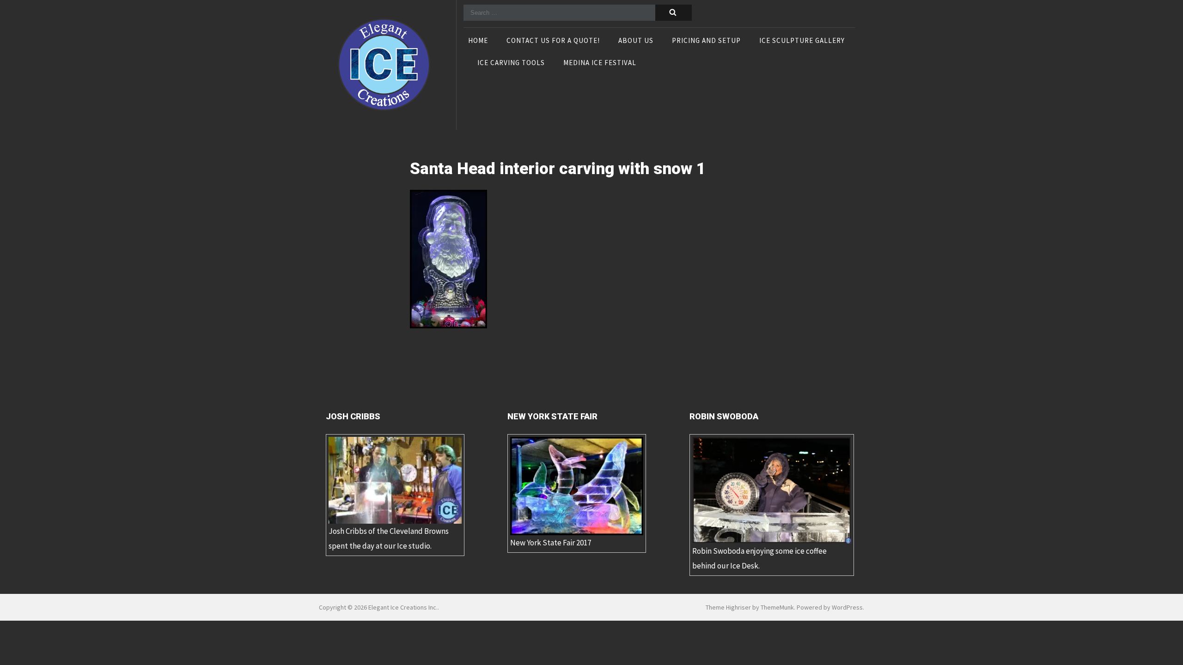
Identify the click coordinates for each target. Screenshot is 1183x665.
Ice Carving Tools (511, 63)
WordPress (847, 607)
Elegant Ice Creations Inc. (403, 607)
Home (478, 41)
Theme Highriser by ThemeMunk (750, 607)
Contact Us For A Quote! (553, 41)
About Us (635, 41)
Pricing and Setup (706, 41)
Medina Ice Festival (599, 63)
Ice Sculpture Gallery (802, 41)
